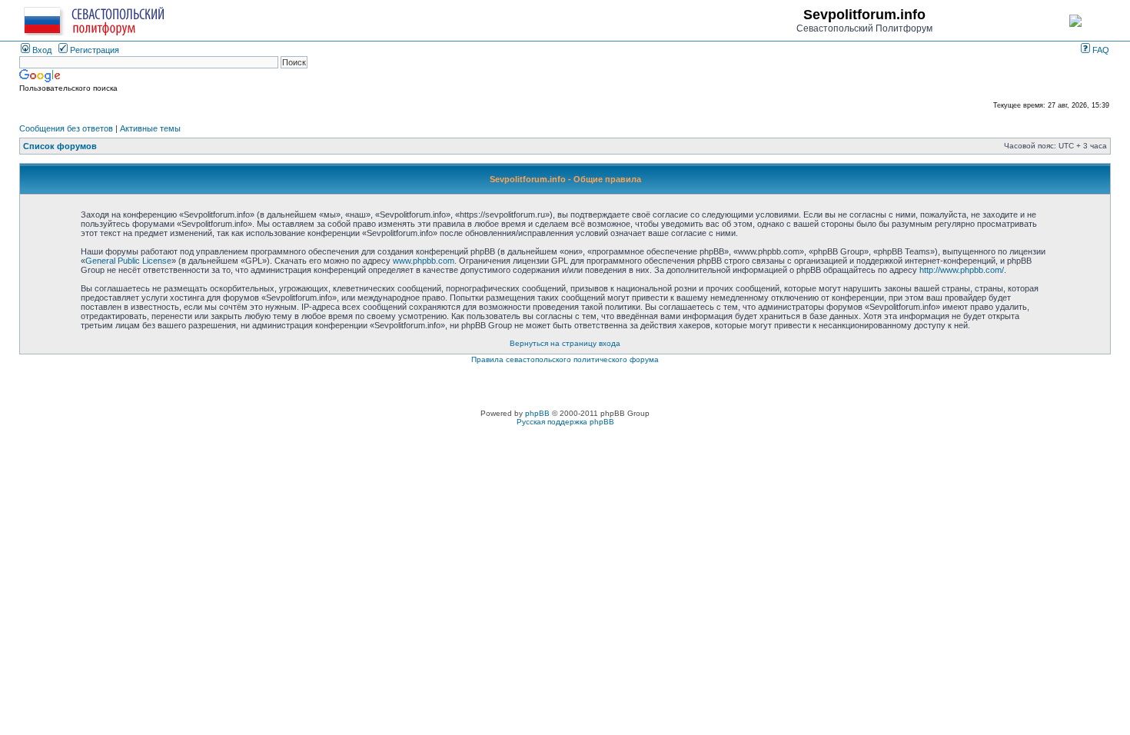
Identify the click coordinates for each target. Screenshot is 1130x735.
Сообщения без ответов (66, 128)
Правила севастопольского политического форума (565, 359)
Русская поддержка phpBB (565, 421)
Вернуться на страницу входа (565, 343)
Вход (41, 50)
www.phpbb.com (423, 260)
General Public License (128, 260)
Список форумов (60, 146)
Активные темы (150, 128)
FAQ (1099, 50)
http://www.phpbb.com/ (961, 269)
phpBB (537, 413)
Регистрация (93, 50)
